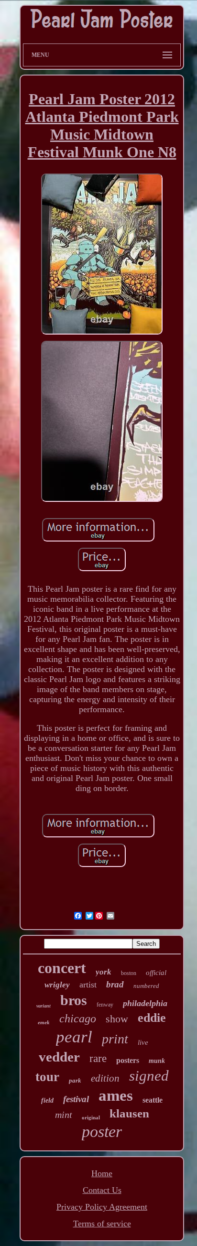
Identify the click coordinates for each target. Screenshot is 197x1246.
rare (98, 1058)
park (75, 1080)
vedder (59, 1056)
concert (62, 967)
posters (127, 1060)
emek (44, 1022)
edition (105, 1078)
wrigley (57, 984)
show (117, 1019)
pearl (74, 1037)
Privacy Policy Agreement (101, 1207)
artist (88, 984)
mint (63, 1114)
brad (115, 984)
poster (102, 1131)
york (103, 971)
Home (101, 1173)
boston (128, 973)
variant (43, 1005)
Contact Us (102, 1190)
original (91, 1117)
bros (73, 1000)
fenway (105, 1004)
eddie (152, 1018)
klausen (129, 1113)
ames (115, 1095)
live (143, 1042)
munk (157, 1060)
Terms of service (102, 1223)
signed (149, 1075)
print (115, 1038)
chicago (77, 1018)
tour (47, 1077)
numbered (146, 985)
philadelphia (145, 1003)
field (47, 1100)
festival (76, 1099)
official (156, 972)
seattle (152, 1100)
